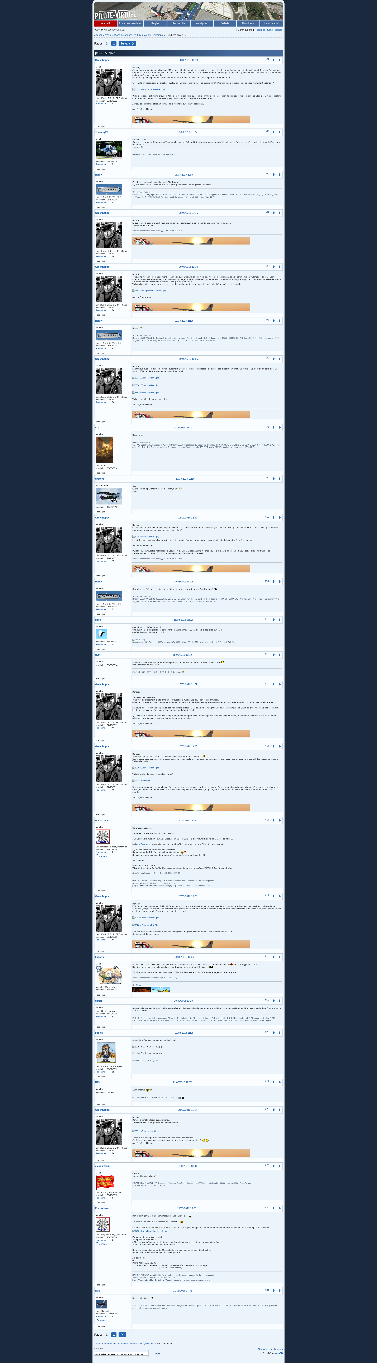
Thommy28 (101, 132)
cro (97, 427)
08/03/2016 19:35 (187, 132)
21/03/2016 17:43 (182, 1291)
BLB (97, 1290)
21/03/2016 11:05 (184, 1033)
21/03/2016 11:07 (182, 1082)
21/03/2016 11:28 (187, 1166)
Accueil (105, 23)
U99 (97, 654)
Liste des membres (130, 23)
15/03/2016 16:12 (182, 655)
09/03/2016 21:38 (184, 321)
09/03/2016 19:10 (188, 267)
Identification (271, 23)
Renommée (101, 103)
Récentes (260, 29)
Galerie (225, 23)
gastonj (99, 478)
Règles (155, 23)
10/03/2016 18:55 (188, 359)
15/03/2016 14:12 (183, 582)
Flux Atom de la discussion (270, 1349)
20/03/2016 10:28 (187, 896)
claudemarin (102, 1166)
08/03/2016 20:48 (184, 175)
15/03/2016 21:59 (187, 684)
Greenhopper (102, 60)
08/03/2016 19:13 (188, 60)
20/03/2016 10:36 (184, 957)
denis (98, 619)
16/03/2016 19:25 (187, 746)
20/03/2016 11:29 (183, 1001)
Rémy (98, 174)
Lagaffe (99, 957)
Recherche (178, 23)
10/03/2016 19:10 (182, 428)
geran (98, 1000)
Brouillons (248, 23)
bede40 (99, 1032)
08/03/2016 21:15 (188, 213)
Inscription (201, 23)
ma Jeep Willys (144, 844)
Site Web (102, 856)
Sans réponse (274, 29)
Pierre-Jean (102, 820)
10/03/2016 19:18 (185, 479)
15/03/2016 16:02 (183, 620)
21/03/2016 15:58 (186, 1208)
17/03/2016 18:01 (186, 820)
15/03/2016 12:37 (187, 518)
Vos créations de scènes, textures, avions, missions (134, 35)
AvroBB (279, 1353)
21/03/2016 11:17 (187, 1110)
